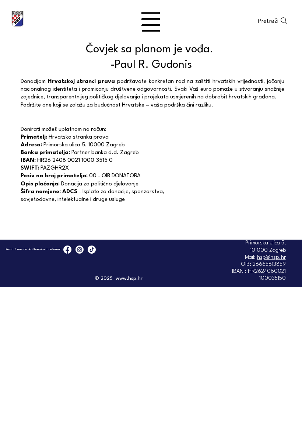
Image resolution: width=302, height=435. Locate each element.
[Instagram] (80, 250)
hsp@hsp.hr (271, 257)
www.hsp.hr (129, 278)
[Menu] (151, 19)
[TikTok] (92, 250)
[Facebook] (67, 250)
